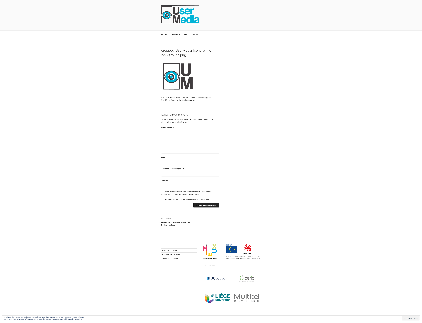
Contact (195, 34)
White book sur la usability (170, 254)
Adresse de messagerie (172, 169)
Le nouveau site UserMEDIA (171, 259)
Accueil (164, 34)
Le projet (174, 34)
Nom (164, 157)
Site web (165, 180)
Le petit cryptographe (169, 250)
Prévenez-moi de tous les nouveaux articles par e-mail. (186, 200)
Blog (185, 34)
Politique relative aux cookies (73, 319)
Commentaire (167, 127)
